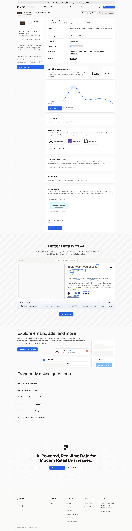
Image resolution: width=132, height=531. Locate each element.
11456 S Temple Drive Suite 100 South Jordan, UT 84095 (107, 505)
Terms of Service (89, 507)
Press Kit (86, 510)
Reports (53, 7)
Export (84, 13)
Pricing (46, 7)
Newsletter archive (73, 514)
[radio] (68, 293)
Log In (52, 503)
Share (93, 13)
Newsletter (63, 7)
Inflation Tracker (72, 521)
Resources (73, 7)
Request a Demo (73, 468)
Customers (84, 7)
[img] (80, 93)
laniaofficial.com (28, 14)
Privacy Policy (88, 503)
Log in (99, 7)
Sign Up (53, 507)
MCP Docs (70, 518)
